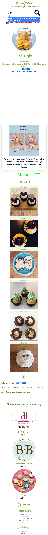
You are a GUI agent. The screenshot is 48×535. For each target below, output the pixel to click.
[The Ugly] (24, 50)
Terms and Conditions (24, 519)
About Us (24, 514)
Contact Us (24, 516)
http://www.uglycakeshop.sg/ (24, 71)
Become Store (16, 22)
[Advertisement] (24, 98)
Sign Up (28, 22)
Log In (36, 22)
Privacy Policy (24, 521)
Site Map (24, 531)
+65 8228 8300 (24, 69)
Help (24, 523)
